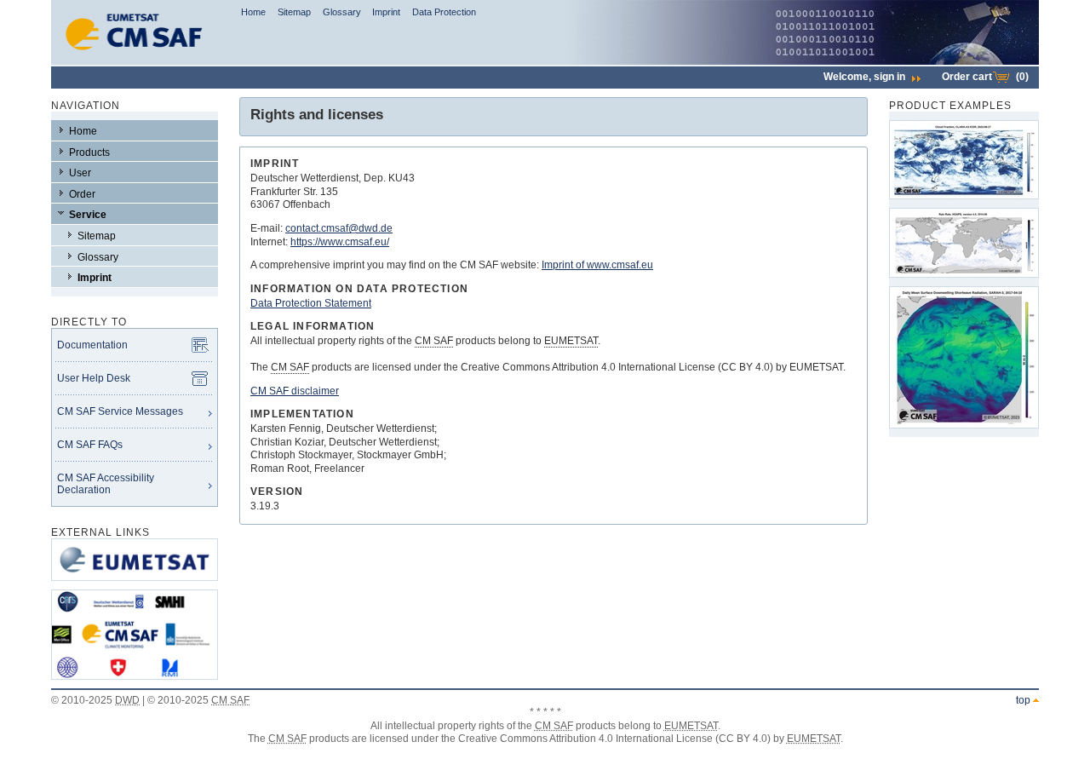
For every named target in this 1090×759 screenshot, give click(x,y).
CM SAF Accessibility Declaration (105, 484)
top (1023, 700)
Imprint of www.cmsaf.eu (597, 265)
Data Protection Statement (310, 303)
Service (87, 215)
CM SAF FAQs (90, 445)
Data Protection (444, 12)
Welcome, (864, 77)
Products (89, 152)
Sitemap (294, 12)
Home (253, 12)
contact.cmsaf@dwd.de (339, 228)
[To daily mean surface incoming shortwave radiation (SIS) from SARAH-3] (964, 357)
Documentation (92, 345)
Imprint (386, 12)
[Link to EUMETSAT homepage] (134, 586)
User (80, 173)
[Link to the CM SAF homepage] (134, 61)
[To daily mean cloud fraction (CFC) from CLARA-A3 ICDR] (964, 160)
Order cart (985, 77)
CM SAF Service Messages (120, 411)
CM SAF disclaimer (294, 391)
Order (82, 194)
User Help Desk (93, 378)
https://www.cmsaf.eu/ (339, 242)
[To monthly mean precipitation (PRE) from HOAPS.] (964, 243)
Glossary (342, 12)
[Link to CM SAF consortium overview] (134, 685)
